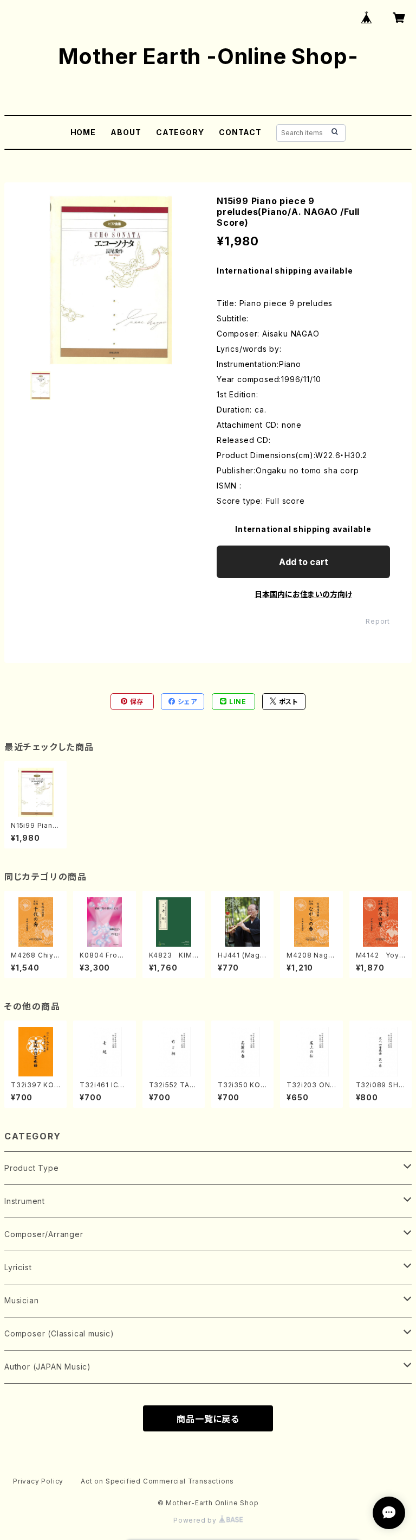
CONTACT (240, 132)
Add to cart (303, 561)
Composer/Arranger (43, 1234)
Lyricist (17, 1267)
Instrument (24, 1201)
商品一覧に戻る (208, 1419)
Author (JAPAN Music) (47, 1366)
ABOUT (125, 132)
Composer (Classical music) (59, 1333)
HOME (83, 132)
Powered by (196, 1520)
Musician (21, 1300)
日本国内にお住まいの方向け (303, 594)
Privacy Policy (38, 1481)
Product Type (31, 1168)
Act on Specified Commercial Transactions (157, 1481)
